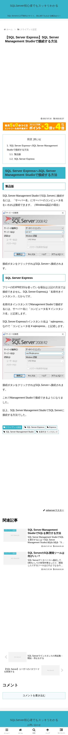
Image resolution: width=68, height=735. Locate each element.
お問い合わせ (34, 725)
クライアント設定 (13, 427)
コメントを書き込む (34, 695)
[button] (61, 513)
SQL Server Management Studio (20, 432)
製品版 (17, 154)
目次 (29, 139)
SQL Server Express (24, 159)
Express (52, 427)
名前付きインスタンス (48, 432)
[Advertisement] (34, 80)
